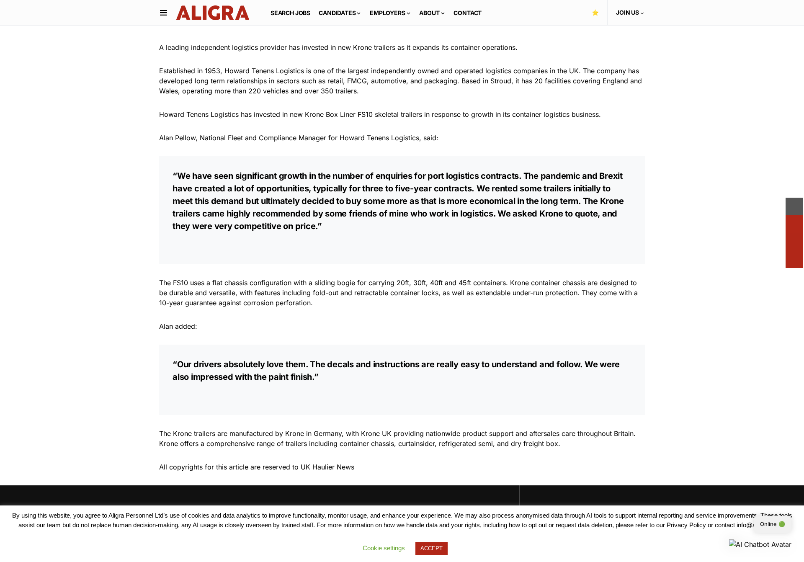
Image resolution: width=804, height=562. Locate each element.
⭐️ (595, 12)
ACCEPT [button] (431, 548)
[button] (163, 12)
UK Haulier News (327, 467)
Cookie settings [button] (384, 548)
